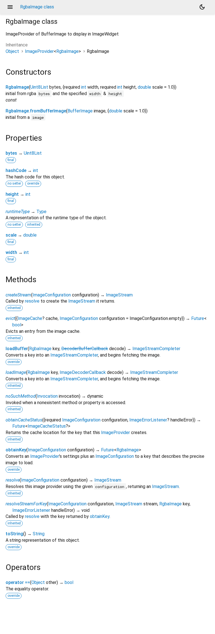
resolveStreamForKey (26, 503)
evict (10, 318)
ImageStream (119, 295)
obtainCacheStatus (24, 420)
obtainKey (16, 449)
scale (11, 235)
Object (12, 51)
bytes (11, 153)
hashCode (16, 170)
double (144, 87)
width (11, 252)
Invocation (47, 396)
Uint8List (39, 87)
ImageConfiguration (51, 295)
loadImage (16, 372)
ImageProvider (39, 51)
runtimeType (18, 211)
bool (16, 324)
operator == (18, 582)
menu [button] (10, 7)
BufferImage (80, 111)
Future (197, 318)
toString (14, 533)
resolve (32, 301)
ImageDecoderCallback (83, 372)
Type (41, 211)
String (39, 533)
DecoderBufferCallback (84, 348)
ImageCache (30, 318)
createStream (18, 295)
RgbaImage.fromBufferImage (36, 111)
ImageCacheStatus (47, 426)
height (12, 194)
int (83, 87)
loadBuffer (17, 348)
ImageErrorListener (148, 420)
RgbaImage (67, 51)
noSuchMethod (21, 396)
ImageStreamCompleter (156, 348)
